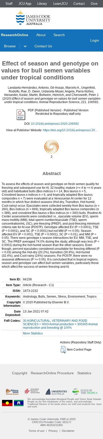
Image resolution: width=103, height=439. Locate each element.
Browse (10, 46)
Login (94, 40)
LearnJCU (60, 3)
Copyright (19, 373)
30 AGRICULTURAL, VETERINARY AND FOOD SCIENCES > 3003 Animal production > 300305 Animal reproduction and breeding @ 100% (60, 324)
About (41, 35)
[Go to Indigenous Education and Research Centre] (7, 403)
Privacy (53, 430)
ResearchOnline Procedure (52, 373)
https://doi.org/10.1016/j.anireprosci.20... (70, 130)
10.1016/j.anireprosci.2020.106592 (55, 123)
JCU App (24, 3)
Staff (9, 3)
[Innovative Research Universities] (32, 391)
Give (94, 3)
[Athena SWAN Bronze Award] (12, 391)
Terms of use (36, 430)
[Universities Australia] (56, 391)
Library (42, 3)
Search (59, 35)
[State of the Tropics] (84, 391)
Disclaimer (68, 430)
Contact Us (43, 46)
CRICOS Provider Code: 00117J (51, 422)
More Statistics (33, 333)
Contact (79, 3)
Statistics (84, 373)
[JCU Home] (33, 17)
